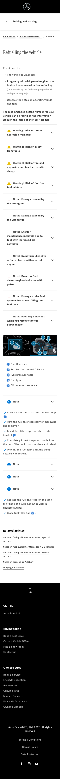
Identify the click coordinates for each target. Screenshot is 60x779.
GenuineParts (11, 690)
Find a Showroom (13, 646)
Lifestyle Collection (14, 680)
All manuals (9, 36)
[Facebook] (22, 764)
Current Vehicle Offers (16, 641)
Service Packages (13, 696)
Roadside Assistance (15, 701)
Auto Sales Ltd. (12, 613)
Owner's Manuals (13, 706)
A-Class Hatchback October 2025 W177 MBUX (31, 36)
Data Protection (30, 754)
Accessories (10, 685)
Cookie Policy (30, 747)
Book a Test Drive (13, 636)
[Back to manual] (8, 21)
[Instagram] (29, 764)
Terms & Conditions (30, 739)
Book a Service (11, 674)
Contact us (9, 652)
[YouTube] (37, 764)
